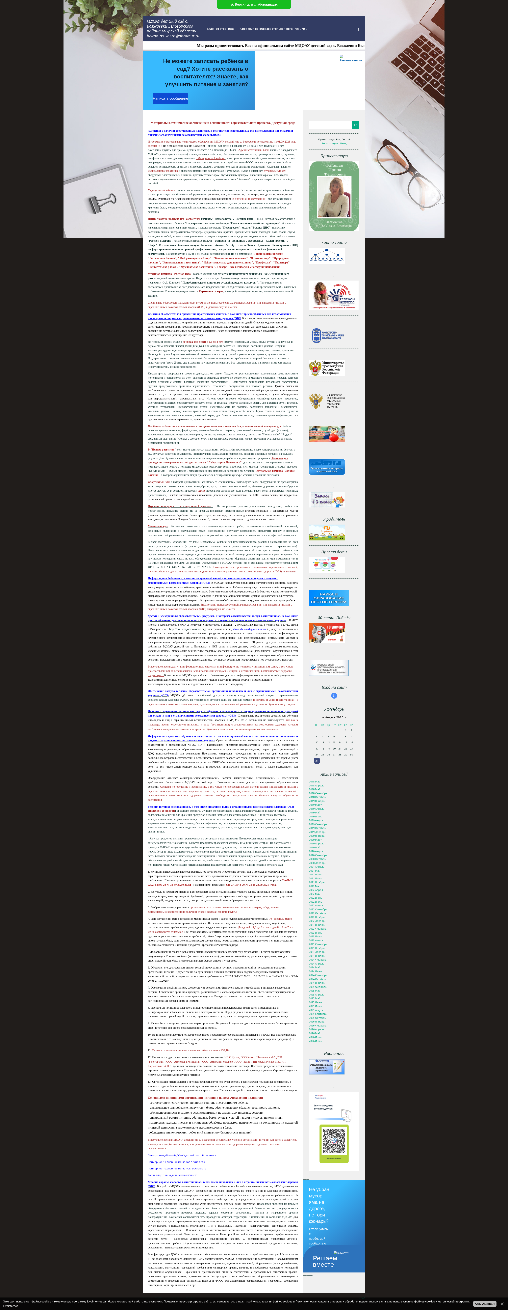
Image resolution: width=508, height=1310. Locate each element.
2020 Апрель (316, 843)
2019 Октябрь (317, 828)
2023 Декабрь (317, 952)
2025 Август (316, 1010)
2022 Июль (315, 901)
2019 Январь (317, 801)
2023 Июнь (315, 932)
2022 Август (316, 905)
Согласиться (485, 1303)
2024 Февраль (318, 959)
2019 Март (315, 804)
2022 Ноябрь (317, 917)
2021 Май (314, 870)
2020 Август (316, 851)
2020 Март (315, 839)
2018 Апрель (316, 785)
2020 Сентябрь (318, 855)
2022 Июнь (315, 897)
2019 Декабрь (317, 832)
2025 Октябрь (317, 1018)
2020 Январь (317, 835)
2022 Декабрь (317, 921)
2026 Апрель (316, 1029)
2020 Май (314, 847)
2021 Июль (315, 878)
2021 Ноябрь (317, 882)
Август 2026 (334, 717)
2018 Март (315, 781)
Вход (343, 143)
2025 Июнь (315, 1002)
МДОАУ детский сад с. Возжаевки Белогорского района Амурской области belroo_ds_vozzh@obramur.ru (173, 28)
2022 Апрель (316, 890)
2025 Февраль (318, 987)
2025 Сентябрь (318, 1014)
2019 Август (316, 820)
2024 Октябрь (317, 979)
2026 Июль (315, 1041)
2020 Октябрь (317, 859)
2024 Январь (317, 956)
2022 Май (314, 894)
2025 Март (315, 990)
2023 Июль (315, 936)
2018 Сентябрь (318, 793)
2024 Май (314, 967)
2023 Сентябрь (318, 944)
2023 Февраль (318, 928)
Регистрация (330, 143)
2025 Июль (315, 1006)
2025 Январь (317, 983)
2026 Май (314, 1033)
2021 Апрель (316, 866)
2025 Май (314, 998)
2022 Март (315, 886)
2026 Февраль (318, 1025)
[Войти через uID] (334, 696)
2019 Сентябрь (318, 824)
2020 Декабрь (317, 863)
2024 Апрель (316, 963)
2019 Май (314, 812)
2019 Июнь (315, 816)
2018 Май (314, 789)
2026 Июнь (315, 1037)
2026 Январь (317, 1021)
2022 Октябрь (317, 913)
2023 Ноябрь (317, 948)
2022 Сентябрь (318, 909)
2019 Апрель (316, 808)
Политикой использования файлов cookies (265, 1301)
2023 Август (316, 940)
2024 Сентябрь (318, 975)
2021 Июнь (315, 874)
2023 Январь (317, 925)
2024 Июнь (315, 971)
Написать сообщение (170, 98)
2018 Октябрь (317, 797)
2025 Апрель (316, 994)
